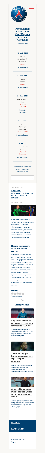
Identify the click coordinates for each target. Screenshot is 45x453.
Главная (15, 423)
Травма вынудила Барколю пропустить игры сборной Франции (22, 357)
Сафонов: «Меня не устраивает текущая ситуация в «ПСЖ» (22, 323)
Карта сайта (17, 429)
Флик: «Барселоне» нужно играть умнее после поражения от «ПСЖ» (21, 393)
